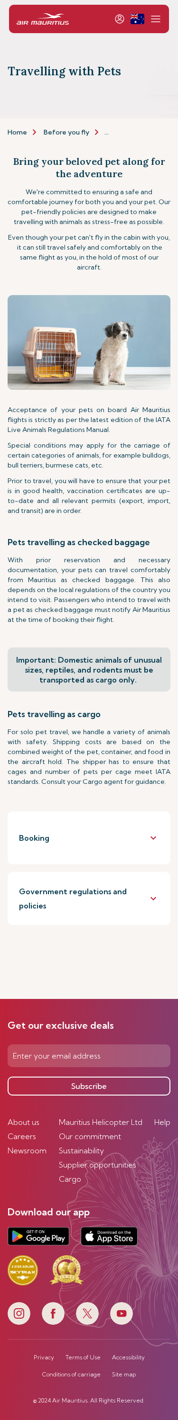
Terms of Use (83, 1357)
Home (17, 132)
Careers (22, 1136)
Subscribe (89, 1086)
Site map (124, 1374)
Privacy (44, 1357)
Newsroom (27, 1150)
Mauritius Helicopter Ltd (100, 1122)
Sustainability (81, 1150)
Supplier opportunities (97, 1164)
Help (162, 1122)
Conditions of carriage (71, 1374)
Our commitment (90, 1136)
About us (23, 1122)
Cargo (70, 1179)
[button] (137, 19)
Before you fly (66, 132)
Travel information (134, 132)
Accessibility (128, 1357)
